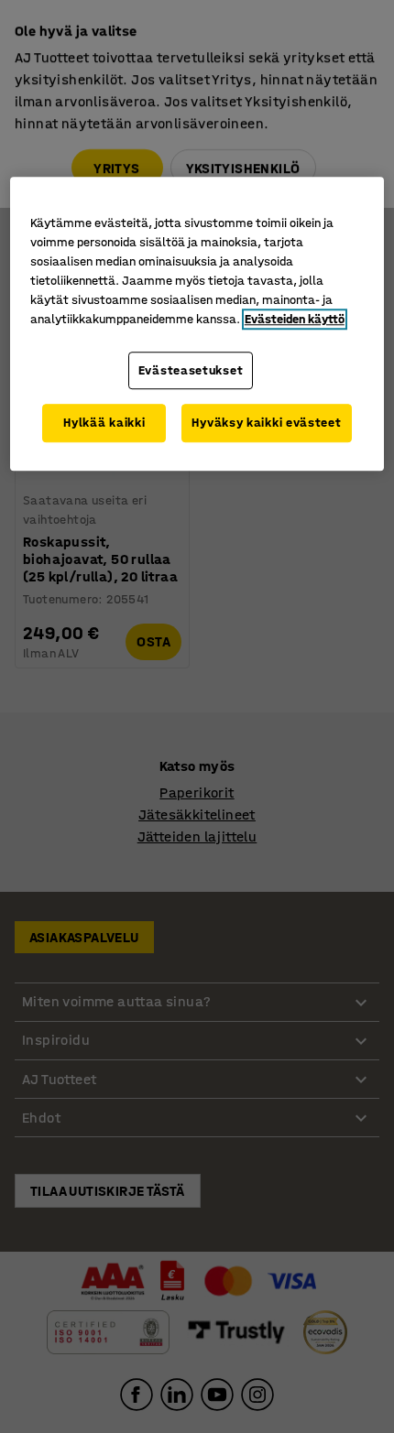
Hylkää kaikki (104, 423)
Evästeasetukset (191, 370)
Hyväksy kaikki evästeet (266, 423)
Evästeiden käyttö (295, 319)
